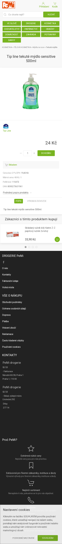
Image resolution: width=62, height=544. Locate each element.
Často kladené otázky (13, 340)
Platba (5, 321)
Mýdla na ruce (38, 47)
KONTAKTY (9, 355)
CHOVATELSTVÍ (11, 29)
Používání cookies (11, 347)
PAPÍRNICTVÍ (31, 29)
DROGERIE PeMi (12, 256)
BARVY (11, 40)
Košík (55, 6)
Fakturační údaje (10, 281)
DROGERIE (31, 23)
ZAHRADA (31, 34)
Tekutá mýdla (51, 47)
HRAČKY (50, 29)
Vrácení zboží (9, 327)
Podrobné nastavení (23, 538)
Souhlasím (47, 538)
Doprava (6, 315)
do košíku (46, 153)
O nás (5, 268)
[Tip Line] (7, 127)
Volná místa (8, 287)
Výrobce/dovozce (36, 201)
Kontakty (6, 274)
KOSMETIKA (50, 23)
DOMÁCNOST (11, 34)
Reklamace (7, 334)
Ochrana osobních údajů (14, 308)
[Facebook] (3, 262)
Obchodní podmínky (12, 302)
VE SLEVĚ (12, 23)
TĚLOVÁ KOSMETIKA (22, 47)
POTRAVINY (50, 34)
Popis (18, 201)
